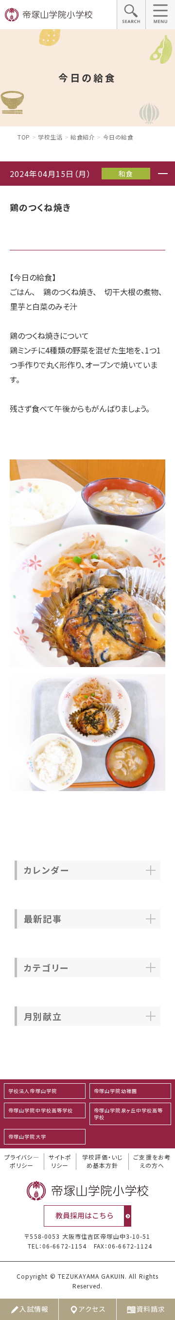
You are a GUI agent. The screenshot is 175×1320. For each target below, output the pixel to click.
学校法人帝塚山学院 (32, 1090)
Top (24, 137)
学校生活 (50, 137)
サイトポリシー (60, 1161)
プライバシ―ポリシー (21, 1161)
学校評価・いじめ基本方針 (102, 1161)
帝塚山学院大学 (27, 1136)
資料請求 (150, 1309)
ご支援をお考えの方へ (152, 1161)
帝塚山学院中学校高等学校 (40, 1110)
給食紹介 (82, 137)
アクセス (92, 1309)
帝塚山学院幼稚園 (115, 1090)
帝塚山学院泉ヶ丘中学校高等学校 (128, 1114)
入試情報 (34, 1309)
